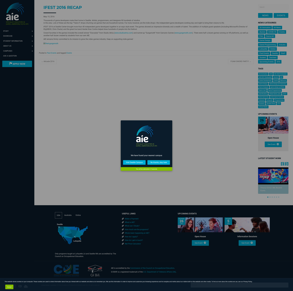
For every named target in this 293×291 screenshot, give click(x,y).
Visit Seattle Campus (134, 162)
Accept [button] (9, 287)
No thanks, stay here (159, 162)
